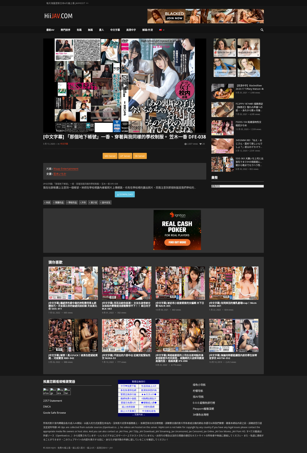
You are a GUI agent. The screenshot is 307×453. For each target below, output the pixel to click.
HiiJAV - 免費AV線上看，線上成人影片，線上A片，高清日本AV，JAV (82, 447)
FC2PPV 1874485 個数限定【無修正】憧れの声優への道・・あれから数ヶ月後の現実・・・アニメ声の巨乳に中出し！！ (249, 110)
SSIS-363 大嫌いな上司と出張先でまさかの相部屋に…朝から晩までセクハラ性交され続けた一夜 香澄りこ (249, 163)
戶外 (84, 202)
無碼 (90, 29)
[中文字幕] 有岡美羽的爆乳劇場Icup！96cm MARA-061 (232, 304)
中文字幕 (115, 29)
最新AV (50, 29)
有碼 (79, 29)
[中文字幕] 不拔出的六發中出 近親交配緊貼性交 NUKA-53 (126, 357)
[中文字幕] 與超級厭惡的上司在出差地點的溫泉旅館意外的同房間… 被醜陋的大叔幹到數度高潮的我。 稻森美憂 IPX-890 (180, 358)
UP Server (125, 156)
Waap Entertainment (65, 168)
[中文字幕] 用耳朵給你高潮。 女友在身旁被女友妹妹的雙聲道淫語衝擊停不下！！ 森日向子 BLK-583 (126, 305)
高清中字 (131, 29)
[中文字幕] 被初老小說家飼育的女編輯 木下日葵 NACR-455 (180, 304)
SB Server (140, 156)
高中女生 (106, 202)
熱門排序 (65, 29)
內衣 (48, 202)
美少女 (94, 202)
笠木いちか (59, 174)
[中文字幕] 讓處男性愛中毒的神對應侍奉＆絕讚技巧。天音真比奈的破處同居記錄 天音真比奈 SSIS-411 (72, 305)
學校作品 (72, 202)
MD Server (110, 156)
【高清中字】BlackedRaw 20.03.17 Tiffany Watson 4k (250, 87)
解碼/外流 (147, 29)
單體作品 (59, 202)
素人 (101, 29)
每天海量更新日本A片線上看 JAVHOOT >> (67, 3)
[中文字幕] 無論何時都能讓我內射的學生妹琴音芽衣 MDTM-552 (233, 357)
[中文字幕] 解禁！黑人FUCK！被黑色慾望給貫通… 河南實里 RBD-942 (73, 357)
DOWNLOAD (126, 194)
